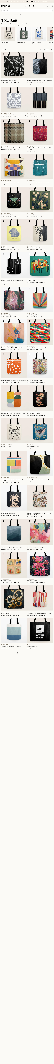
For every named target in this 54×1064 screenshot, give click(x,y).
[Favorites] (29, 6)
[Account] (26, 6)
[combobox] (27, 10)
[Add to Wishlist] (3, 54)
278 (35, 653)
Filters (6, 49)
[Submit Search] (3, 10)
